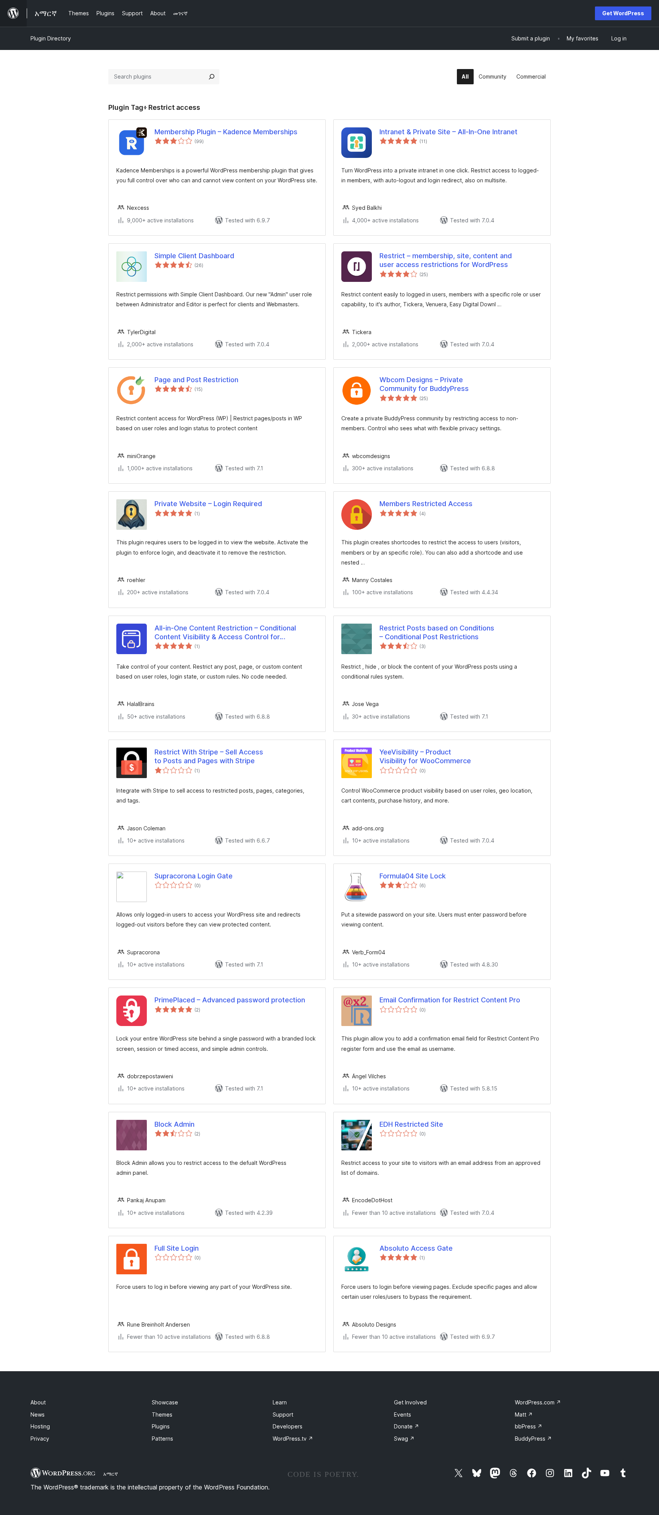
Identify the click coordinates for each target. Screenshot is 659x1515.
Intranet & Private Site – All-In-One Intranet (448, 132)
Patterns (162, 1438)
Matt (524, 1414)
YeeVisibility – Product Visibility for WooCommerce (425, 756)
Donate (406, 1426)
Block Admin (174, 1124)
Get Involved (410, 1402)
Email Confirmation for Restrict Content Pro (449, 1000)
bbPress (528, 1426)
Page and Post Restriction (196, 380)
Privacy (40, 1438)
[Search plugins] (211, 76)
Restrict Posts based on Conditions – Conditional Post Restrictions (436, 632)
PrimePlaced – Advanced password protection (229, 1000)
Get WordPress (623, 13)
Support (283, 1414)
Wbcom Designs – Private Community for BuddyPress (424, 384)
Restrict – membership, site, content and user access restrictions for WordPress (445, 260)
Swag (404, 1438)
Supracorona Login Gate (193, 876)
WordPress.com (538, 1402)
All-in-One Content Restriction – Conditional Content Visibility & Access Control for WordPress (225, 633)
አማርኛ (110, 1474)
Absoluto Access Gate (416, 1248)
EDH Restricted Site (411, 1124)
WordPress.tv (293, 1438)
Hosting (40, 1426)
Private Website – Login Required (208, 504)
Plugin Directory (51, 38)
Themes (162, 1414)
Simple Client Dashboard (194, 256)
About (38, 1402)
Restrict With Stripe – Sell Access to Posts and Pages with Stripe (208, 756)
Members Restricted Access (426, 504)
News (38, 1414)
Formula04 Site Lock (412, 876)
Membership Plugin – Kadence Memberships (225, 132)
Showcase (165, 1402)
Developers (287, 1426)
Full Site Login (176, 1248)
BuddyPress (533, 1438)
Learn (280, 1402)
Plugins (161, 1426)
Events (402, 1414)
